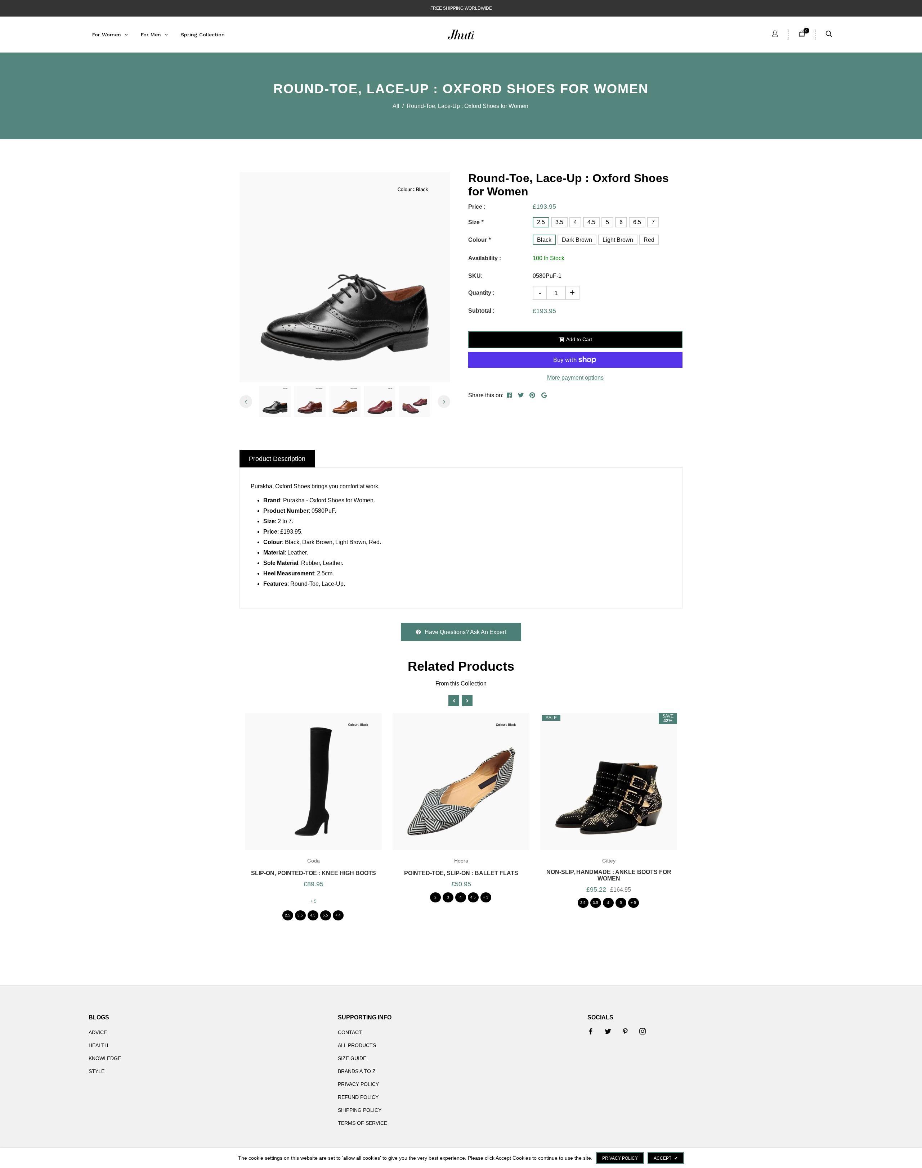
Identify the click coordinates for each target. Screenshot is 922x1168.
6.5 (637, 222)
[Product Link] (303, 791)
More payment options (575, 378)
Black (544, 240)
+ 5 (313, 901)
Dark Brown (577, 240)
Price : (476, 207)
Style (96, 1071)
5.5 (325, 915)
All (396, 106)
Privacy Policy (358, 1084)
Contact (350, 1032)
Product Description (277, 458)
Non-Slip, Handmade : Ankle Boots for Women (608, 875)
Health (98, 1045)
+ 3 (485, 897)
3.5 (559, 222)
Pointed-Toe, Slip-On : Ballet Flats (461, 873)
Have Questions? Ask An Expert (465, 632)
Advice (98, 1032)
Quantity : (481, 293)
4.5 (591, 222)
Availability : (484, 258)
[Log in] (774, 34)
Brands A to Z (357, 1071)
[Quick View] (323, 791)
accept (666, 1158)
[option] (345, 277)
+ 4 (338, 915)
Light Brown (618, 240)
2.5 (541, 222)
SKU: (475, 276)
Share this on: (485, 395)
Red (649, 240)
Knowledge (105, 1058)
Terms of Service (362, 1123)
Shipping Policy (359, 1110)
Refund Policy (358, 1097)
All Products (357, 1045)
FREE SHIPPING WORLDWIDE (461, 8)
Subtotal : (481, 311)
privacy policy (620, 1158)
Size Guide (352, 1058)
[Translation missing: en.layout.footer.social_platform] (590, 1031)
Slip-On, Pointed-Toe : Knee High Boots (313, 873)
